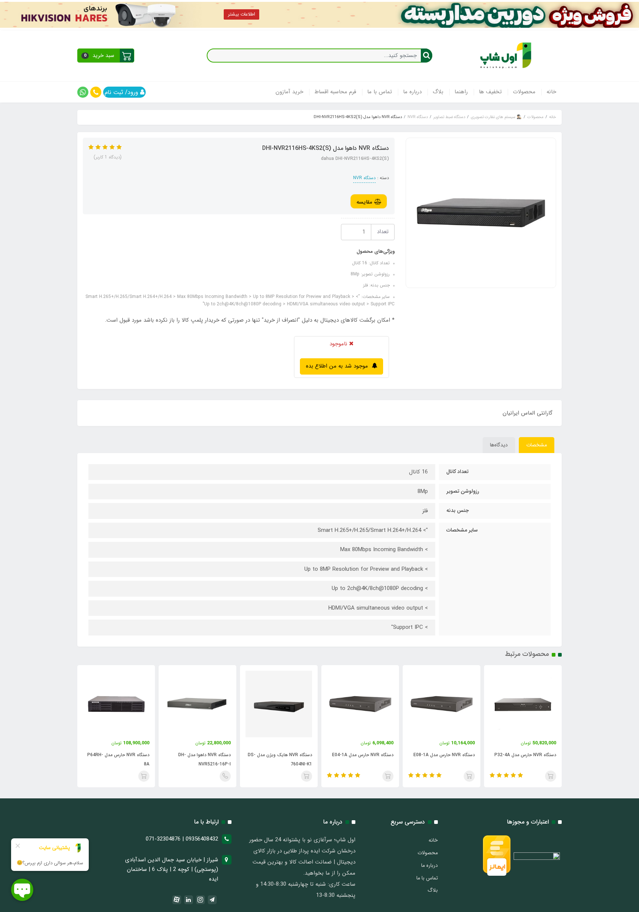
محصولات (524, 91)
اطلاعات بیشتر (241, 14)
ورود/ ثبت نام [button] (122, 92)
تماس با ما (379, 91)
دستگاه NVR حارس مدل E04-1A (438, 754)
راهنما (461, 91)
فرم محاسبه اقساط (335, 91)
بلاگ (438, 91)
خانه (551, 91)
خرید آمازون (289, 91)
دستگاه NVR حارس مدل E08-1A (519, 754)
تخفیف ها (490, 91)
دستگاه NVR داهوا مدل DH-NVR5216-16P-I (279, 759)
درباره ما (412, 91)
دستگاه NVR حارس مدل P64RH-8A (193, 759)
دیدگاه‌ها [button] (499, 445)
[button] (105, 55)
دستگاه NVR (364, 177)
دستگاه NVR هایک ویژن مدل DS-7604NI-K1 (355, 759)
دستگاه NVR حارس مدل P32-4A (112, 754)
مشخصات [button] (536, 445)
